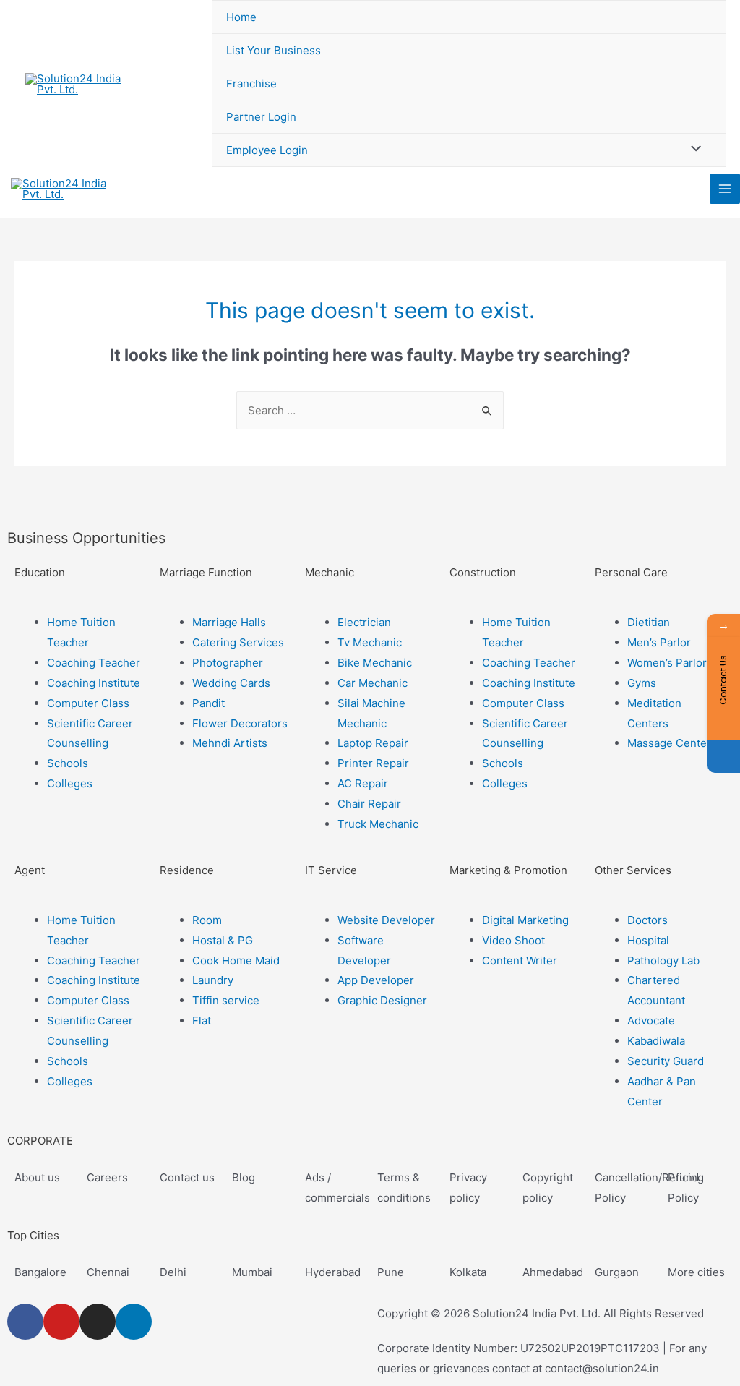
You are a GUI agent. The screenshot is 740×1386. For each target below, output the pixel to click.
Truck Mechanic (377, 824)
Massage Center (669, 743)
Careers (107, 1177)
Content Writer (519, 960)
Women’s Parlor (667, 663)
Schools (67, 763)
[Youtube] (61, 1322)
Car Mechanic (372, 683)
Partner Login (261, 117)
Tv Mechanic (369, 642)
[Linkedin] (134, 1322)
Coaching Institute (93, 683)
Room (207, 920)
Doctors (647, 920)
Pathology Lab (663, 960)
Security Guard (665, 1061)
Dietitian (648, 622)
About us (37, 1177)
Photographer (227, 663)
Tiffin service (225, 1000)
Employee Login (267, 150)
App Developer (375, 980)
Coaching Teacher (93, 663)
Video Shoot (513, 940)
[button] (79, 602)
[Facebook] (25, 1322)
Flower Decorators (240, 723)
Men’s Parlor (659, 642)
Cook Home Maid (236, 960)
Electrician (364, 622)
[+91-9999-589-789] (723, 756)
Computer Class (88, 703)
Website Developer (386, 920)
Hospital (648, 940)
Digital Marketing (525, 920)
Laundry (212, 980)
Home (241, 17)
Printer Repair (373, 763)
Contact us (187, 1177)
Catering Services (238, 642)
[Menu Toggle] (692, 149)
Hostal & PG (222, 940)
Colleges (69, 783)
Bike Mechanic (374, 663)
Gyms (641, 683)
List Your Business (273, 50)
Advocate (651, 1020)
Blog (243, 1177)
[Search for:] (370, 410)
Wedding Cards (231, 683)
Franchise (251, 83)
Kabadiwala (656, 1041)
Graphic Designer (382, 1000)
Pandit (208, 703)
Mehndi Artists (229, 743)
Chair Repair (369, 803)
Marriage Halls (229, 622)
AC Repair (362, 783)
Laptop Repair (372, 743)
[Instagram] (97, 1322)
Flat (201, 1020)
